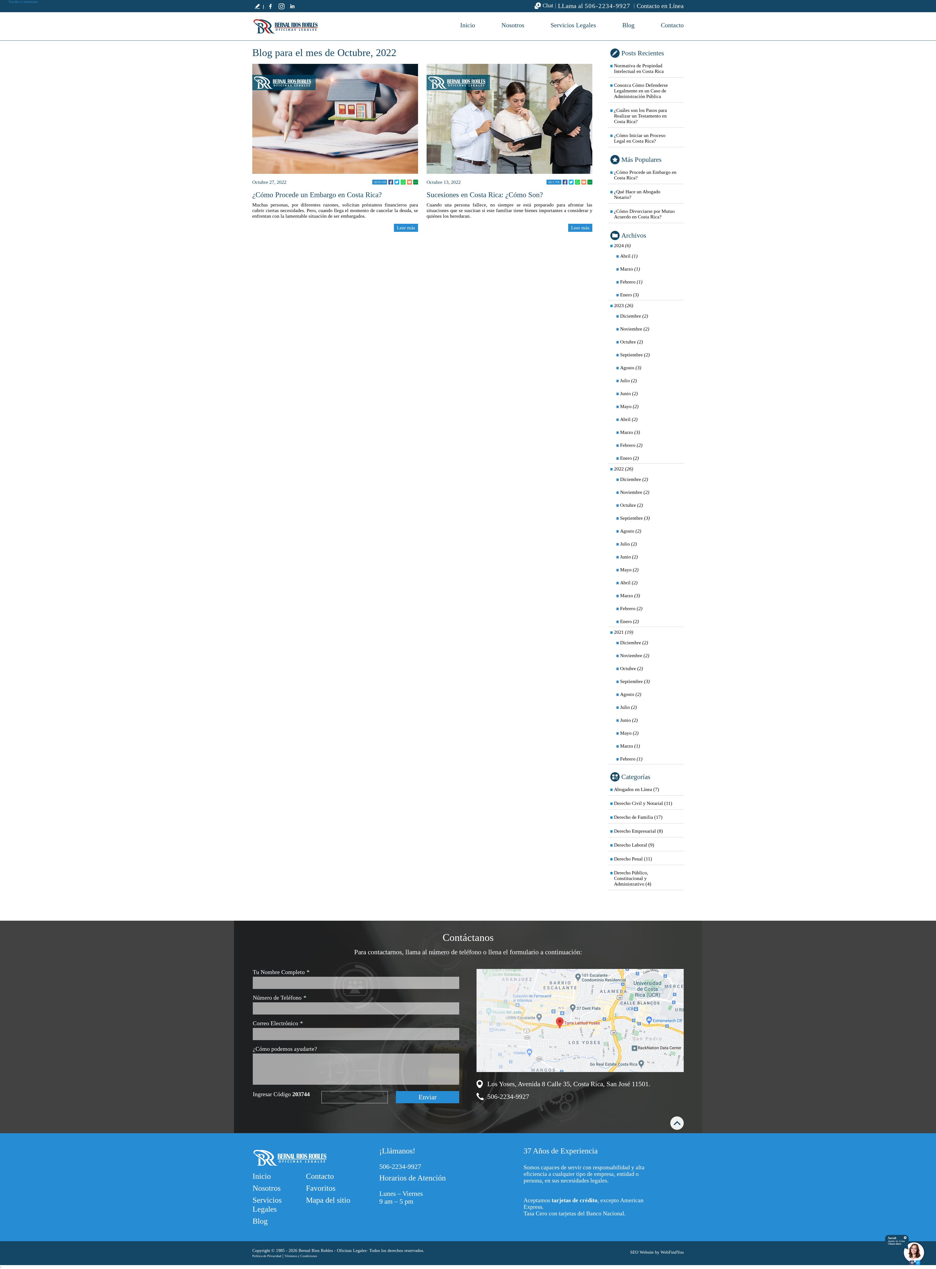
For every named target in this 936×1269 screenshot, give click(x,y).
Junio (629, 393)
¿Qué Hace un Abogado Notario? (637, 194)
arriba (677, 1123)
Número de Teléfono (279, 998)
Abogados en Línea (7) (636, 789)
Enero (629, 294)
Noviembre (634, 329)
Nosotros (512, 25)
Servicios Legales (573, 25)
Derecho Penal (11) (633, 858)
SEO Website (642, 1252)
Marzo (630, 269)
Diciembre (634, 316)
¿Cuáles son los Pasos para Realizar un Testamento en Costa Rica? (640, 115)
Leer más (406, 227)
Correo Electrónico (278, 1023)
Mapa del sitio (328, 1200)
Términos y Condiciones (301, 1256)
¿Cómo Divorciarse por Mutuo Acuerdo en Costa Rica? (644, 213)
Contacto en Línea (660, 6)
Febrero (631, 281)
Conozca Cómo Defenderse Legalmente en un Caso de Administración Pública (641, 90)
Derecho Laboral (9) (634, 845)
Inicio (467, 25)
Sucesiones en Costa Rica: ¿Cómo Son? (485, 195)
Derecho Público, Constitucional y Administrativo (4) (632, 878)
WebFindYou (672, 1252)
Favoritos (320, 1188)
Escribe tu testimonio (257, 6)
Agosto (630, 367)
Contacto (672, 25)
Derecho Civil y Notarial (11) (643, 803)
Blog (628, 25)
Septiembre (635, 354)
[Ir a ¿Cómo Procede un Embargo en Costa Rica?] (335, 119)
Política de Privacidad (266, 1256)
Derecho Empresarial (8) (638, 831)
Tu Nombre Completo (281, 972)
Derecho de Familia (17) (638, 817)
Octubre (631, 341)
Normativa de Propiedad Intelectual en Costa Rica (639, 68)
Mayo (629, 406)
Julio (628, 380)
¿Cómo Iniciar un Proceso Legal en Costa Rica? (639, 138)
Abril (629, 256)
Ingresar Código (281, 1094)
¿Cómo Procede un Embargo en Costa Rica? (317, 195)
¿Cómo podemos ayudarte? (285, 1049)
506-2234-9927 (607, 6)
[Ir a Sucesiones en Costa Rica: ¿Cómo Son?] (509, 119)
